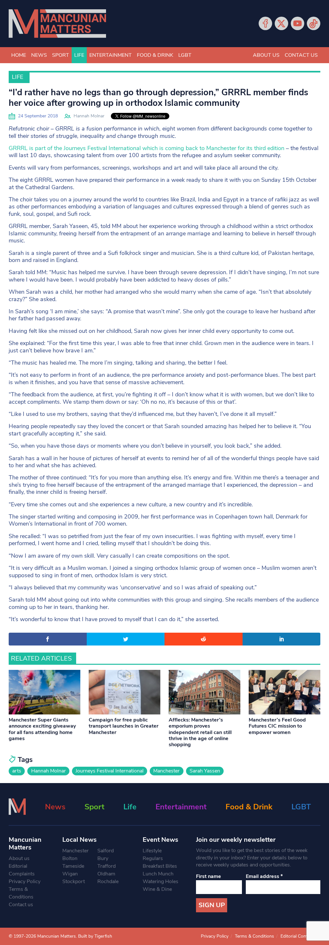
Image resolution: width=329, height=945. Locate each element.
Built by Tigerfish (95, 936)
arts (16, 770)
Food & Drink (155, 55)
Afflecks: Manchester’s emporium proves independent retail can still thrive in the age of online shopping (200, 732)
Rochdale (108, 881)
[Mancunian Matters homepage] (57, 23)
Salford (105, 850)
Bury (102, 858)
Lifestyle (152, 850)
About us (266, 55)
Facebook (265, 23)
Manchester (166, 770)
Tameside (73, 866)
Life (79, 55)
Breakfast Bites (160, 866)
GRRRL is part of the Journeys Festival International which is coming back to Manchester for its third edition (146, 148)
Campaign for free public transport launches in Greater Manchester (123, 726)
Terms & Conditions (21, 893)
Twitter (281, 23)
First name (208, 876)
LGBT (184, 55)
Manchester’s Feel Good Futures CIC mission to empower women (277, 726)
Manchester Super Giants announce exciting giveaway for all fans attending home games (42, 729)
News (39, 55)
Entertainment (110, 55)
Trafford (106, 866)
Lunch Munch (158, 873)
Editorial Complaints (22, 870)
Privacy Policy (24, 881)
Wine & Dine (157, 889)
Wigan (70, 873)
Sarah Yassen (205, 770)
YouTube (297, 23)
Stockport (73, 881)
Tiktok (313, 23)
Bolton (69, 858)
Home (18, 55)
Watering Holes (160, 881)
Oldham (106, 873)
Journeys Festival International (110, 770)
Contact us (301, 55)
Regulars (153, 858)
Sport (60, 55)
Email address (264, 876)
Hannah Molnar (89, 116)
